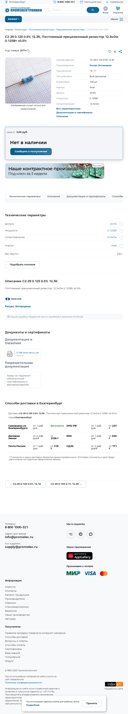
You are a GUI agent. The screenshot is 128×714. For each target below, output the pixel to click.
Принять (91, 703)
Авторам (10, 619)
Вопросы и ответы (16, 641)
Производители (15, 599)
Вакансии (11, 611)
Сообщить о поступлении (31, 151)
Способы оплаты (15, 645)
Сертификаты (13, 649)
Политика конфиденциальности (23, 682)
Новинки (10, 603)
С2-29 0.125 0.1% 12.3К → (66, 484)
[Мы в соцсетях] (70, 534)
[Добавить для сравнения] (115, 51)
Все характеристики (68, 109)
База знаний (12, 653)
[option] (28, 81)
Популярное (12, 657)
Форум (9, 661)
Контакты (10, 591)
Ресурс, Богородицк (101, 65)
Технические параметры (24, 196)
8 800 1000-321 (16, 527)
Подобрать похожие (22, 265)
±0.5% (113, 224)
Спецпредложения (16, 607)
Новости (10, 587)
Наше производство (17, 615)
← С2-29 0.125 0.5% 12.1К (25, 484)
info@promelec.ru (19, 537)
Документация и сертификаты (74, 113)
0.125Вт (112, 231)
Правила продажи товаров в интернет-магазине (35, 633)
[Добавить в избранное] (109, 51)
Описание (62, 116)
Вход (105, 12)
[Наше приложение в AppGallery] (79, 556)
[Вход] (106, 8)
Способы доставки (16, 637)
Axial (114, 246)
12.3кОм (112, 237)
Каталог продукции (17, 595)
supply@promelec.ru (21, 547)
